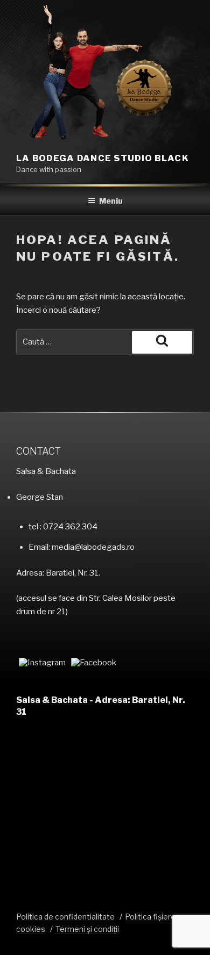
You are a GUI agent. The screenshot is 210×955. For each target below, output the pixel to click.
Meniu (111, 200)
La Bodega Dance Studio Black (102, 158)
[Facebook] (93, 662)
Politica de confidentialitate (65, 916)
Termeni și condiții (87, 929)
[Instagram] (42, 662)
